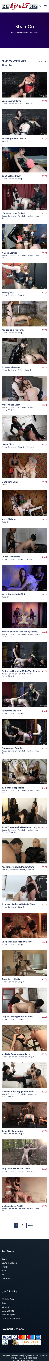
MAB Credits (8, 1310)
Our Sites (6, 1278)
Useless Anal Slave (11, 101)
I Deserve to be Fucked (13, 213)
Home (13, 32)
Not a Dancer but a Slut (13, 594)
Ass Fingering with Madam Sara (18, 867)
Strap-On (28, 104)
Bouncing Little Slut (11, 979)
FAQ (3, 1274)
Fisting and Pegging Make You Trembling (22, 671)
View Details (24, 87)
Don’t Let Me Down (11, 176)
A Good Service (9, 253)
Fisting (21, 104)
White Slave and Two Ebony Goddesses (22, 631)
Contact (6, 1307)
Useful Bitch (8, 444)
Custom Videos (9, 1263)
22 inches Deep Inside (13, 787)
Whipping (30, 447)
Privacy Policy (9, 1314)
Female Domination (9, 104)
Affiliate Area (8, 1299)
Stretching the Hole (11, 710)
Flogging (21, 1171)
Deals (4, 1259)
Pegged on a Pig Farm (13, 330)
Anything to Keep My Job (14, 138)
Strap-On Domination (12, 1131)
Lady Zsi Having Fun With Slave (17, 1016)
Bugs (4, 1303)
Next (30, 1225)
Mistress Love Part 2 (12, 1206)
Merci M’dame (9, 519)
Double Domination (9, 216)
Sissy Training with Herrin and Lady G (21, 827)
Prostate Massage (11, 367)
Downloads (23, 32)
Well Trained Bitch (11, 404)
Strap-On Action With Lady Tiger (18, 904)
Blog (4, 1270)
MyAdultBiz (18, 1355)
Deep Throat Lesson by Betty (16, 941)
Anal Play (5, 870)
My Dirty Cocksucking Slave (16, 1054)
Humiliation (22, 1057)
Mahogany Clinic (10, 481)
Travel (5, 1266)
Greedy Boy (8, 292)
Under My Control (11, 556)
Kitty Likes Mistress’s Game (16, 1168)
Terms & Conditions (11, 1318)
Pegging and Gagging (12, 748)
